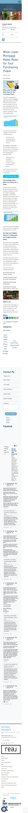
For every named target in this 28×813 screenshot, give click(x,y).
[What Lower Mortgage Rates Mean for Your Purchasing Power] (11, 88)
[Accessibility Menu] (3, 809)
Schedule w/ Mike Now (7, 770)
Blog (4, 78)
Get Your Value (5, 772)
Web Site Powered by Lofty (8, 783)
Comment (6, 403)
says (11, 134)
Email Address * (7, 389)
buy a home (11, 97)
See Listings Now (5, 762)
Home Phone (6, 394)
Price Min (4, 29)
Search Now (4, 779)
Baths (12, 34)
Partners (3, 781)
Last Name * (6, 384)
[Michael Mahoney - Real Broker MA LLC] (6, 450)
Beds (3, 34)
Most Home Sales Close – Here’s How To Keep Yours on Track (10, 512)
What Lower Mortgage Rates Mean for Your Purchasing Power (11, 61)
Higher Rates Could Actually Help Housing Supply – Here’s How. (10, 617)
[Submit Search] (3, 39)
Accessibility (4, 758)
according (7, 145)
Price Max (13, 29)
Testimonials (4, 774)
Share (11, 527)
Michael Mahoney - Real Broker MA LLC (12, 484)
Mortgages (7, 78)
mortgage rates (9, 321)
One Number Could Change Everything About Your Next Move (10, 561)
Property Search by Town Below (9, 777)
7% (6, 111)
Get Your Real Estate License (9, 785)
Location (4, 25)
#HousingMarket (7, 606)
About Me (3, 768)
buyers (6, 132)
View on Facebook (6, 527)
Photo (7, 702)
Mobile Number (7, 398)
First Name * (6, 380)
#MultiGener (6, 660)
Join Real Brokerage (6, 766)
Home (2, 756)
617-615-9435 (6, 740)
